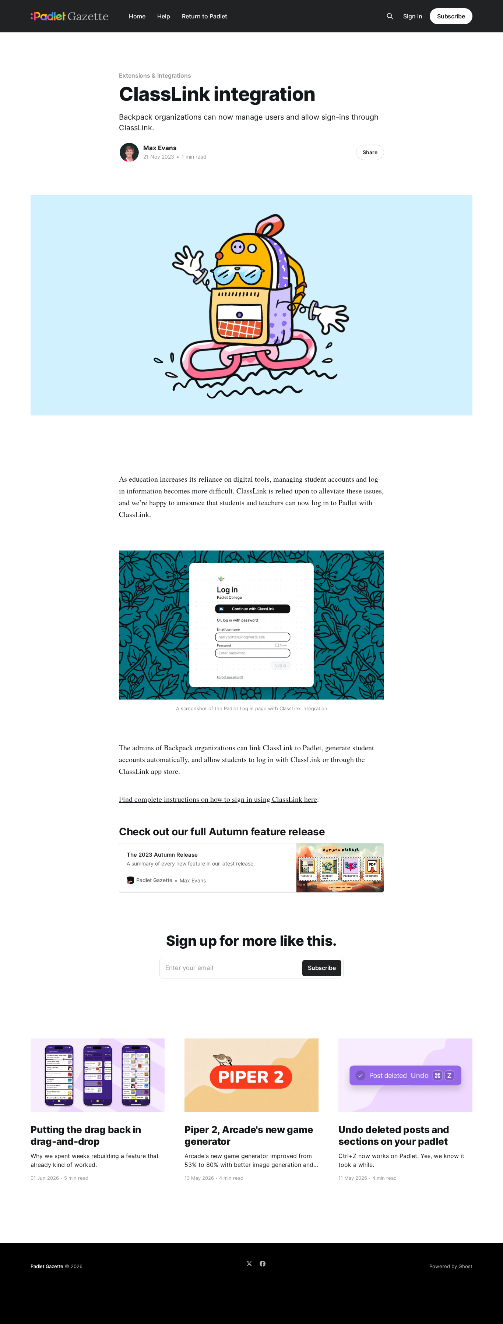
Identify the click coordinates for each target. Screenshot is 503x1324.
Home (137, 16)
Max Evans (160, 148)
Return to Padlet (204, 16)
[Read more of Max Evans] (129, 152)
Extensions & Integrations (155, 75)
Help (163, 16)
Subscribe (451, 16)
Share (370, 152)
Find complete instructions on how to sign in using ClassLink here (218, 799)
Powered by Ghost (450, 1266)
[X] (249, 1264)
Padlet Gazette (47, 1266)
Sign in (412, 16)
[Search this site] (390, 16)
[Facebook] (262, 1264)
